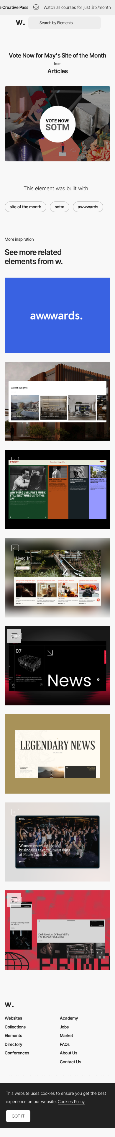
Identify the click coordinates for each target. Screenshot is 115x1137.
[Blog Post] (57, 842)
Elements (13, 1035)
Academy (69, 1017)
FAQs (65, 1044)
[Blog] (57, 401)
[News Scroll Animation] (57, 666)
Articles (57, 71)
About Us (68, 1052)
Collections (15, 1026)
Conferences (17, 1052)
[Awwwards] (20, 22)
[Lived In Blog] (57, 577)
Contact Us (70, 1061)
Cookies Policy (71, 1102)
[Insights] (57, 930)
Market (66, 1035)
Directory (13, 1044)
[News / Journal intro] (57, 490)
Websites (13, 1017)
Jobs (64, 1026)
